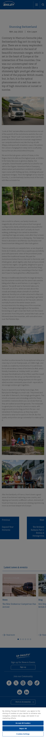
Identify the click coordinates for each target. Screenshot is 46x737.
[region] (23, 722)
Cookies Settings (23, 734)
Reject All (23, 728)
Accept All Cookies (23, 723)
